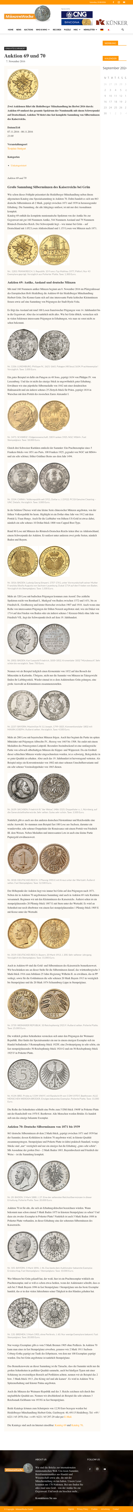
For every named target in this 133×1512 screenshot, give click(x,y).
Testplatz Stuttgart (16, 148)
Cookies (94, 1509)
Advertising (105, 1509)
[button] (123, 29)
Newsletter (89, 30)
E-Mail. (68, 1416)
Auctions (28, 30)
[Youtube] (124, 2)
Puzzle (67, 30)
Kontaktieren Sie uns (46, 1498)
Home (10, 30)
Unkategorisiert (15, 48)
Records (57, 30)
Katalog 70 (77, 1425)
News (18, 30)
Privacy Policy (82, 1509)
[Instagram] (118, 2)
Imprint (71, 1509)
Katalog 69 (60, 1425)
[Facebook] (113, 2)
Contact (116, 1509)
